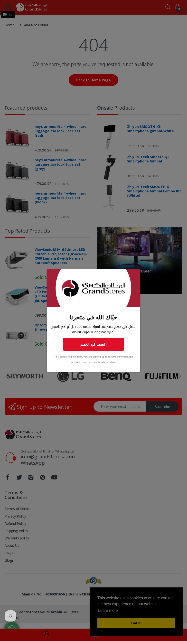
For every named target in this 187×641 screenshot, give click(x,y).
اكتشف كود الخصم (93, 344)
